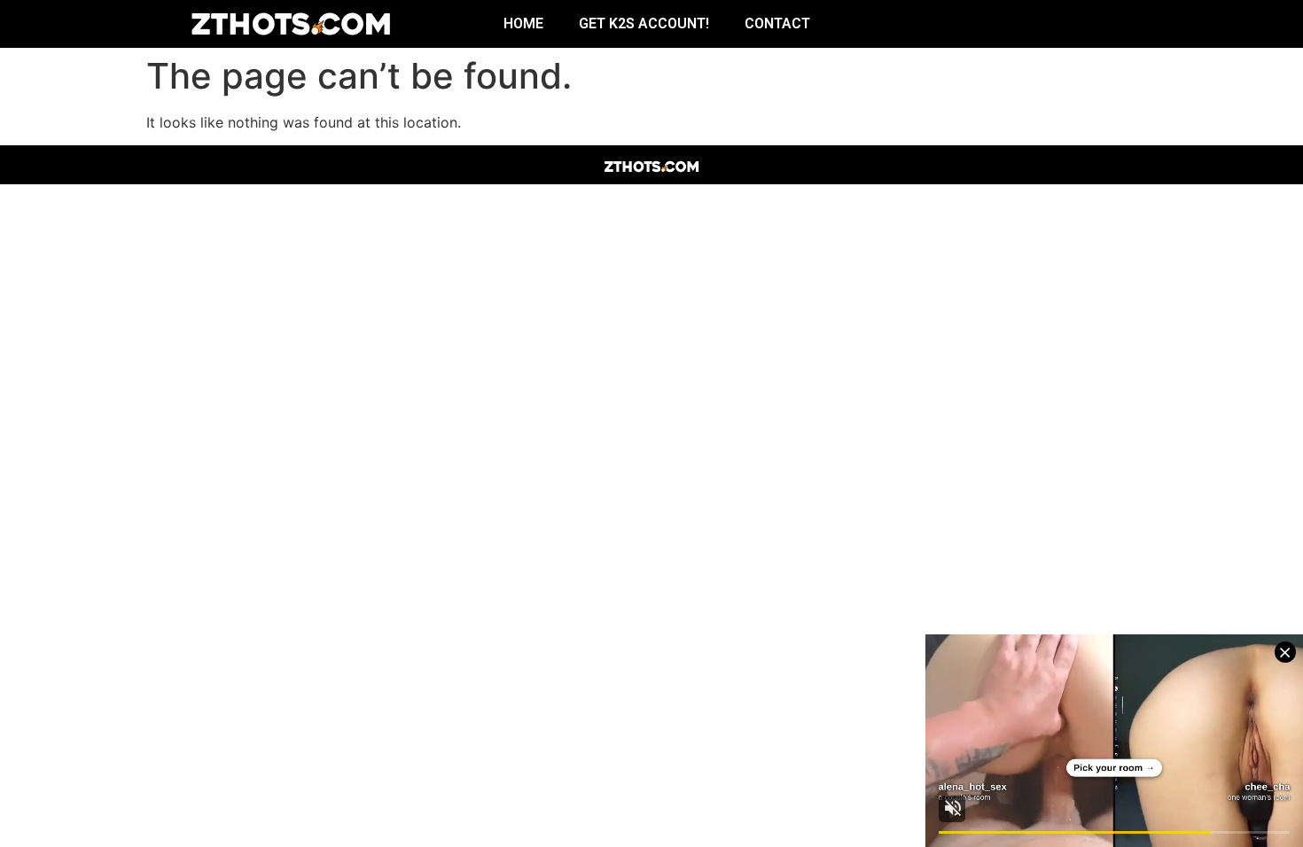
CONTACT (777, 23)
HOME (523, 23)
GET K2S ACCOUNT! (644, 23)
